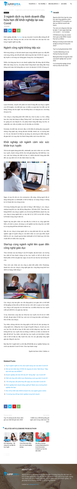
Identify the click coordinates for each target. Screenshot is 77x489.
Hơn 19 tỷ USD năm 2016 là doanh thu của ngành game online (26, 391)
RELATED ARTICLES (12, 429)
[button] (71, 4)
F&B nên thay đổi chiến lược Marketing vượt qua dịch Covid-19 (26, 378)
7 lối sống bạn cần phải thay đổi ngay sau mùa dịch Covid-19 (25, 381)
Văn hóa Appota (53, 3)
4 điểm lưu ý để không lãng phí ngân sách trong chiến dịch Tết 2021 (39, 420)
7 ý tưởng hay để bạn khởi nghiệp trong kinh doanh (23, 394)
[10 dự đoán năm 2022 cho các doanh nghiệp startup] (26, 437)
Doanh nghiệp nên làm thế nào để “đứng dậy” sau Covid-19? (26, 375)
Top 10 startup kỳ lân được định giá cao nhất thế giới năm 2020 (13, 419)
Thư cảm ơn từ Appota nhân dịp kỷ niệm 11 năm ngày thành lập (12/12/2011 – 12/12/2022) (62, 30)
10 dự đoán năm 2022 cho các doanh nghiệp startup (26, 445)
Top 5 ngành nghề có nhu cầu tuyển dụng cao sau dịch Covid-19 (27, 365)
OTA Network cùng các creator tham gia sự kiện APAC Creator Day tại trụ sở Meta (62, 37)
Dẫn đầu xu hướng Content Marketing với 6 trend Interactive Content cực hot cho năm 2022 (42, 447)
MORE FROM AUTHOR (28, 429)
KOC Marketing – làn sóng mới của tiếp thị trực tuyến (9, 445)
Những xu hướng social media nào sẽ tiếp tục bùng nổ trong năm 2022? (63, 43)
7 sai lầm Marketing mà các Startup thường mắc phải (61, 53)
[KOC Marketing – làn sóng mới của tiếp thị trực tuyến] (11, 437)
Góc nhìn (63, 3)
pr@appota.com (34, 484)
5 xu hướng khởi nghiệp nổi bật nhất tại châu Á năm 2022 (62, 64)
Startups (19, 37)
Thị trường (41, 3)
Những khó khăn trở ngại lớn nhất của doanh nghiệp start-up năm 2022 (62, 58)
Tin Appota (32, 3)
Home (5, 10)
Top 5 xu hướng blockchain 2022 (62, 49)
